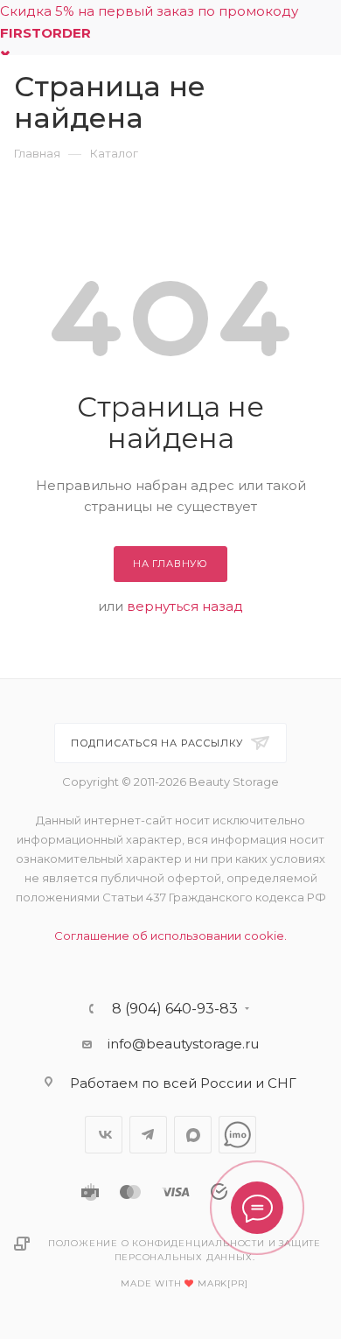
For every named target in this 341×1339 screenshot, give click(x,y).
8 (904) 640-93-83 (175, 1009)
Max (193, 1134)
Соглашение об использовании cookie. (170, 936)
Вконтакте (103, 1134)
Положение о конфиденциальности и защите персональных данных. (184, 1250)
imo (237, 1134)
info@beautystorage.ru (183, 1043)
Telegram (148, 1134)
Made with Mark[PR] (184, 1283)
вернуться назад (185, 606)
